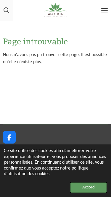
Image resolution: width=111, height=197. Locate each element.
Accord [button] (88, 187)
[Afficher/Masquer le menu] (104, 10)
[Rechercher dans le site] (6, 10)
